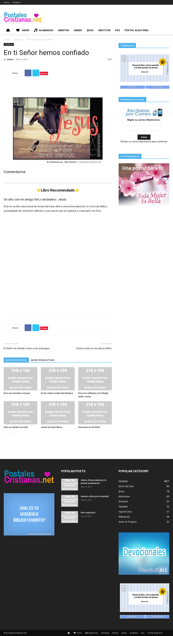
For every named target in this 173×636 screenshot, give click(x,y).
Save (45, 73)
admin (10, 59)
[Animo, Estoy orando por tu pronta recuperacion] (69, 484)
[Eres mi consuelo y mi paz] (20, 378)
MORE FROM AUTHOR (42, 360)
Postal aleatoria (136, 30)
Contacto (17, 2)
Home (6, 2)
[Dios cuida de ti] (69, 517)
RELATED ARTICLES (16, 360)
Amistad (63, 30)
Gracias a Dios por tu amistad (95, 496)
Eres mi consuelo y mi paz (17, 393)
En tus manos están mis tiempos (57, 393)
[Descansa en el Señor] (95, 412)
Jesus (90, 30)
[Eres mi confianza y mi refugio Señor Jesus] (95, 378)
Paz (117, 30)
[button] (165, 30)
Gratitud (104, 30)
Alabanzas (46, 30)
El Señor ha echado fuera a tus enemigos (27, 348)
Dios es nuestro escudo (16, 427)
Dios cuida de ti (88, 512)
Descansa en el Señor (89, 427)
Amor (25, 30)
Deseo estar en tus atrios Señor (94, 348)
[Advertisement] (57, 88)
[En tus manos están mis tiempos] (58, 378)
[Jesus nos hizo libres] (58, 412)
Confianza (18, 39)
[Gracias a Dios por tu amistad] (69, 501)
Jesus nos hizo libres (51, 427)
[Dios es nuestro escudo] (20, 412)
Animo (78, 30)
